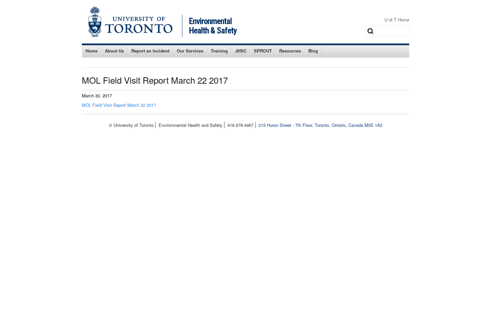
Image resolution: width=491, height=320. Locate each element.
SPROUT (263, 51)
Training (219, 51)
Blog (313, 51)
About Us (114, 51)
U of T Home (396, 19)
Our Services (190, 51)
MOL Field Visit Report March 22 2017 (119, 105)
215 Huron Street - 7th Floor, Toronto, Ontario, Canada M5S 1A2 (320, 125)
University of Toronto (130, 22)
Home (92, 51)
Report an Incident (150, 51)
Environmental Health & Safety (213, 26)
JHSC (241, 51)
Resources (290, 51)
